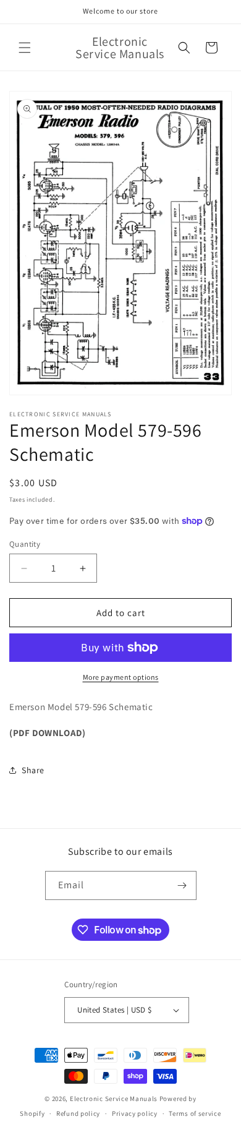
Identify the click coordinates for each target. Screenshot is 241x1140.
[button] (24, 47)
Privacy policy (135, 1113)
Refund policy (78, 1113)
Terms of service (195, 1113)
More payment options (121, 677)
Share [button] (33, 770)
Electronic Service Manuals (114, 1098)
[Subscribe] (182, 885)
